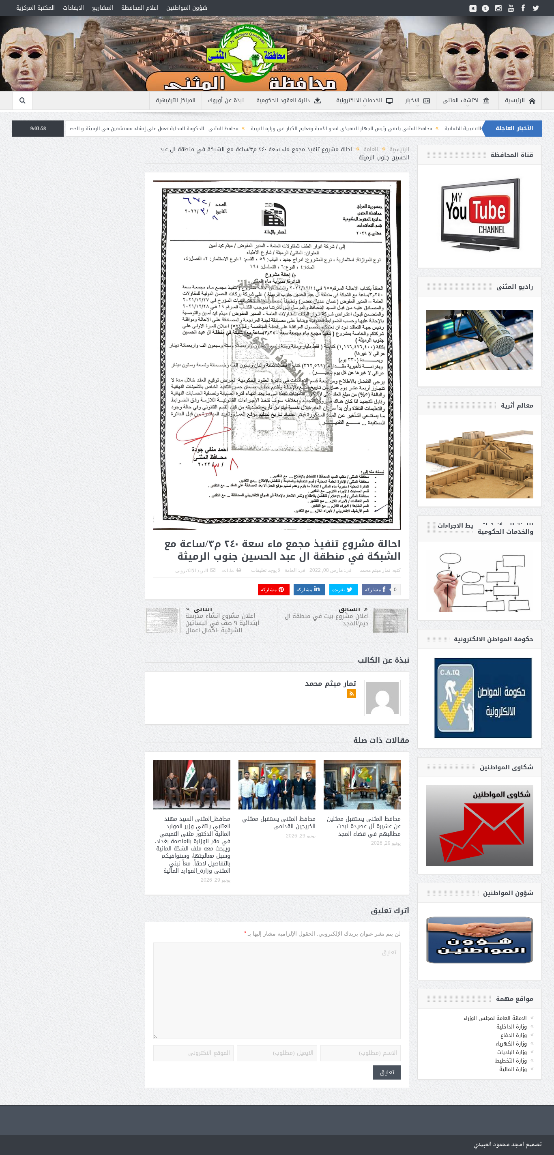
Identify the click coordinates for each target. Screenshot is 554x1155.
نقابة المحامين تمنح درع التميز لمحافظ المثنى (75, 128)
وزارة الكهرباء (511, 1044)
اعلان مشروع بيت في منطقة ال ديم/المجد (327, 619)
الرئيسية (515, 100)
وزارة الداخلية (511, 1027)
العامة (290, 570)
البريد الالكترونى (191, 570)
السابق (349, 609)
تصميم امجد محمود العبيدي (508, 1144)
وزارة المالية (513, 1069)
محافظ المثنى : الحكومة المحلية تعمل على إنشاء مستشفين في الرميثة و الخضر (220, 128)
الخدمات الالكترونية (359, 100)
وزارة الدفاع (513, 1035)
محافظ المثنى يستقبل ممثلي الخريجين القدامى (279, 823)
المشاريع (102, 7)
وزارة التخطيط (511, 1061)
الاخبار (412, 100)
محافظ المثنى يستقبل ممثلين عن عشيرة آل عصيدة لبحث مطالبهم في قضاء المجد (364, 826)
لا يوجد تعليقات (266, 570)
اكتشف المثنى (460, 100)
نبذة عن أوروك (226, 100)
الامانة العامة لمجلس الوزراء (495, 1018)
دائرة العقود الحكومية (283, 100)
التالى (203, 609)
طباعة (227, 570)
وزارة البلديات (512, 1052)
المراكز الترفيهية (175, 100)
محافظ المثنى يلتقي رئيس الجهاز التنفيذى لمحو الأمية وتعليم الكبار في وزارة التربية (409, 128)
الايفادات (73, 7)
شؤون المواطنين (186, 7)
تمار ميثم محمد (375, 570)
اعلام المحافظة (139, 7)
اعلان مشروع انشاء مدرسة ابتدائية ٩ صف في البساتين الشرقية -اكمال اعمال (222, 623)
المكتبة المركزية (35, 7)
